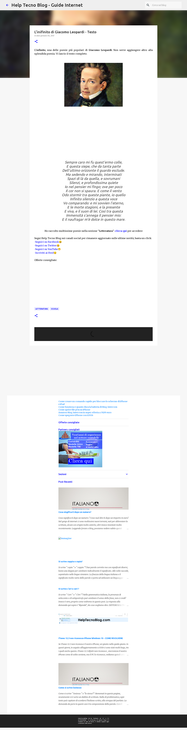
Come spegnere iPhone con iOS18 (75, 415)
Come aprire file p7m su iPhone (74, 409)
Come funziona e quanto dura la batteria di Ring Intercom (87, 407)
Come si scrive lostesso (70, 688)
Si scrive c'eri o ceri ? (68, 589)
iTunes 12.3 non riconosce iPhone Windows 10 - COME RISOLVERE (90, 638)
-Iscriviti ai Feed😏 (45, 252)
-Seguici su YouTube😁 (47, 249)
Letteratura (42, 309)
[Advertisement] (93, 135)
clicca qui (121, 230)
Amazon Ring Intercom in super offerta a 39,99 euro (84, 412)
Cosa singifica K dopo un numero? (74, 512)
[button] (36, 42)
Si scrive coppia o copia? (70, 561)
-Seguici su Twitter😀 (47, 245)
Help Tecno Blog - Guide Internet (47, 5)
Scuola (54, 309)
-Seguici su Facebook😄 (48, 241)
